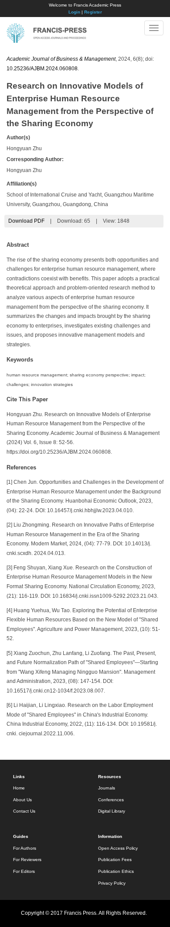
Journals (106, 788)
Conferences (111, 799)
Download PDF (26, 221)
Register (93, 12)
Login (74, 12)
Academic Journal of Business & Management (61, 59)
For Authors (24, 848)
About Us (22, 799)
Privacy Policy (112, 883)
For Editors (24, 871)
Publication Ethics (116, 871)
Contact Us (24, 811)
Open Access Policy (118, 848)
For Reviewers (27, 859)
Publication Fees (115, 859)
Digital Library (111, 811)
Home (19, 788)
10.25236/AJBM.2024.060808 (42, 68)
